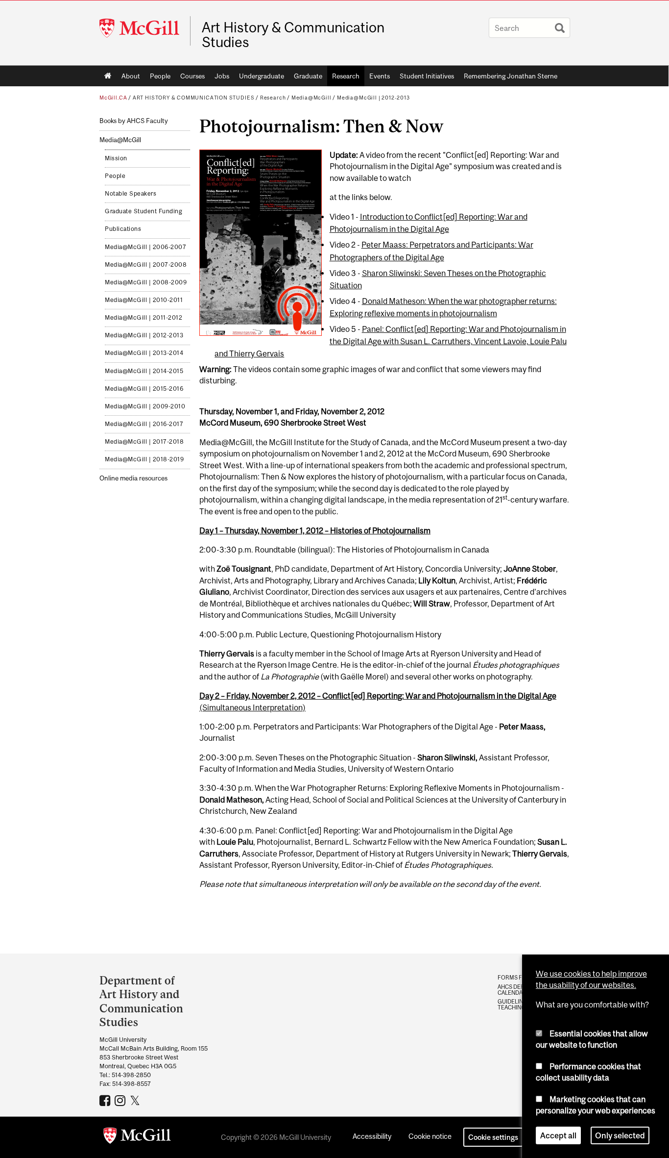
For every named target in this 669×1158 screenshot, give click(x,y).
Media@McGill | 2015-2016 (144, 388)
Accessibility (372, 1136)
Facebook (106, 1100)
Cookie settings (493, 1137)
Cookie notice (430, 1136)
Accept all (558, 1135)
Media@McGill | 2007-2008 (146, 264)
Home (108, 76)
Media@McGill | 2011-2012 (143, 317)
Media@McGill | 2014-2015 (144, 371)
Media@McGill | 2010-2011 (144, 300)
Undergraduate (261, 76)
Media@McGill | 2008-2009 (146, 282)
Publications (123, 229)
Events (379, 76)
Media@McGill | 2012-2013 (373, 98)
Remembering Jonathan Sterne (510, 76)
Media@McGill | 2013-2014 (144, 353)
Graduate (308, 76)
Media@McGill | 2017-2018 (144, 441)
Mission (116, 158)
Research (345, 76)
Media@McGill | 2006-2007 (145, 247)
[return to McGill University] (137, 1137)
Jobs (222, 76)
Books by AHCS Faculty (133, 121)
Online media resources (133, 478)
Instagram (121, 1100)
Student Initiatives (427, 76)
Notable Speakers (130, 193)
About (130, 76)
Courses (192, 76)
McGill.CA (113, 98)
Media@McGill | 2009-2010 (145, 406)
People (160, 76)
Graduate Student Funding (143, 211)
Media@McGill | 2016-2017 (144, 424)
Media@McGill (311, 98)
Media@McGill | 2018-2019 (144, 459)
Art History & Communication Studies (293, 35)
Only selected (620, 1135)
